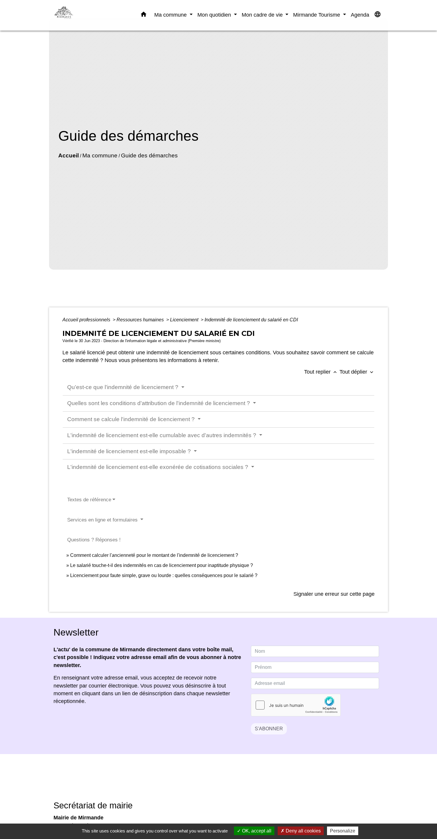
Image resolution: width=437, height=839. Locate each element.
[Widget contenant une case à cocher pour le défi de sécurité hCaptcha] (296, 705)
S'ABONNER (269, 728)
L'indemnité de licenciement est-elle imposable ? (129, 451)
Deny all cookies (302, 830)
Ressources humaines (141, 319)
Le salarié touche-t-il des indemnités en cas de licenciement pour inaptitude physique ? (161, 565)
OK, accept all (256, 830)
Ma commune (99, 155)
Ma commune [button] (171, 15)
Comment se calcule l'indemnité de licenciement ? (131, 419)
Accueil (68, 155)
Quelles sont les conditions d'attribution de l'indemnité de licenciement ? (159, 403)
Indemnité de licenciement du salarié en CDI (251, 319)
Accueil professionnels (86, 319)
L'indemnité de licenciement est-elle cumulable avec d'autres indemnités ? (162, 435)
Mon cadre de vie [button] (263, 15)
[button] (143, 15)
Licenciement (184, 319)
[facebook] (211, 781)
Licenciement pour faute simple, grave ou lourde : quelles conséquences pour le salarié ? (163, 575)
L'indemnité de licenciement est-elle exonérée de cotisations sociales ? (158, 467)
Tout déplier (357, 372)
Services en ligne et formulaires (103, 520)
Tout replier (321, 372)
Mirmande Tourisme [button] (317, 15)
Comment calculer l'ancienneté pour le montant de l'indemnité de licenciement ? (154, 555)
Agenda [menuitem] (360, 15)
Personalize (342, 830)
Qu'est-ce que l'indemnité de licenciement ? (123, 387)
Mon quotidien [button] (214, 15)
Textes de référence (89, 500)
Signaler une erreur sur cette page (334, 594)
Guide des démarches (149, 155)
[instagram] (226, 781)
